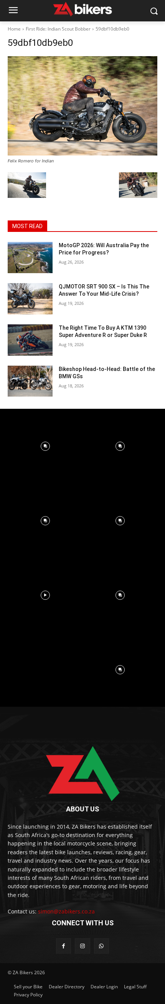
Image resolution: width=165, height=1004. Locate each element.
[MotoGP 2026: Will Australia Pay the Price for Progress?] (30, 257)
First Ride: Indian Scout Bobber (58, 29)
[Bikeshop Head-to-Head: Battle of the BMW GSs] (30, 381)
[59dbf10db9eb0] (82, 105)
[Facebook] (63, 945)
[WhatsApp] (101, 945)
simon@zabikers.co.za (66, 911)
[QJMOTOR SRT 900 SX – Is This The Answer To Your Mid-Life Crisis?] (30, 298)
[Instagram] (82, 945)
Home (14, 29)
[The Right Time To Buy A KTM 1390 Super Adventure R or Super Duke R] (30, 340)
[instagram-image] (45, 446)
